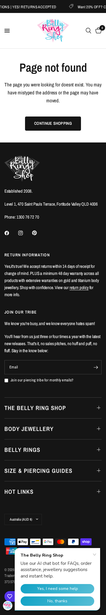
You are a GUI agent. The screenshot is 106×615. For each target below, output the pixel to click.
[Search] (88, 30)
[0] (97, 30)
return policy (79, 287)
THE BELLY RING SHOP (35, 408)
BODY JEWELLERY (29, 429)
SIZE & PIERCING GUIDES (38, 471)
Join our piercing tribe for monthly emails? (42, 380)
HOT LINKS (19, 492)
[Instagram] (24, 233)
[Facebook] (10, 233)
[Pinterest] (38, 233)
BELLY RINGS (22, 450)
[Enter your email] (96, 367)
